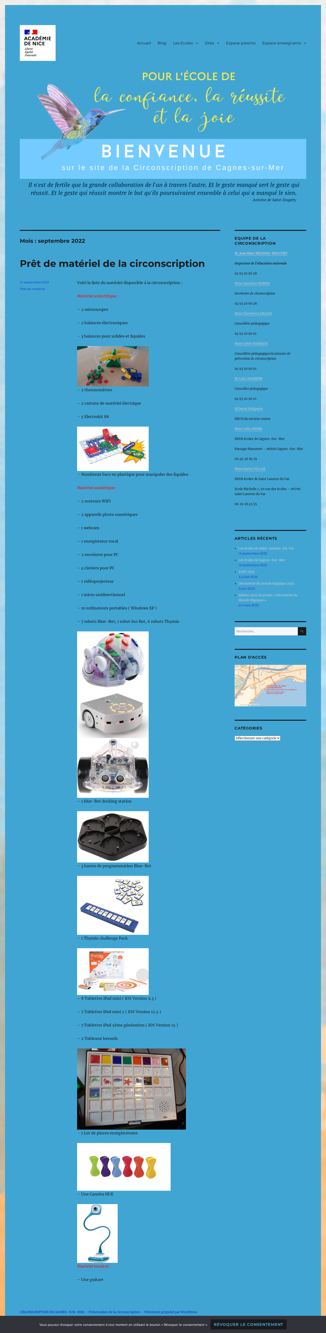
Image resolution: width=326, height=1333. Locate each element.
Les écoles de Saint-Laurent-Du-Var (266, 548)
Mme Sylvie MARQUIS (251, 344)
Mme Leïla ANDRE (248, 429)
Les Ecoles (183, 43)
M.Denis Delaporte (249, 409)
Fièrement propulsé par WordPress (170, 1312)
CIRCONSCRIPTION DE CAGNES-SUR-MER (52, 1312)
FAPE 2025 (246, 572)
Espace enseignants (281, 43)
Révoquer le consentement (248, 1324)
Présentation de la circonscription (114, 1312)
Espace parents (241, 43)
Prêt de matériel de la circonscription (112, 263)
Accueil (144, 43)
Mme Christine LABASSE (253, 314)
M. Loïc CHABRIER (249, 379)
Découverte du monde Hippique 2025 (266, 584)
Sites (209, 43)
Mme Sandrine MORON (252, 283)
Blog (162, 43)
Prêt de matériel (32, 289)
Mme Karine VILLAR (250, 469)
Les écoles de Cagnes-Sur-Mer (261, 560)
